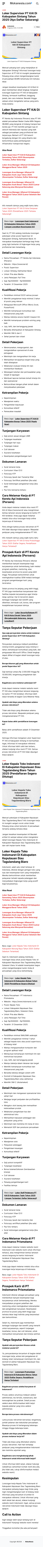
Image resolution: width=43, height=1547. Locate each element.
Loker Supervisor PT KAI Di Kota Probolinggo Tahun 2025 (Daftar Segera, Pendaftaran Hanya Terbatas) (21, 543)
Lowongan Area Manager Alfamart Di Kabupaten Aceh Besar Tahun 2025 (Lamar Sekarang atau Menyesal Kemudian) (20, 184)
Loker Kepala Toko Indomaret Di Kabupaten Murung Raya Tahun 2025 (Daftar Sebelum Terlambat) (21, 949)
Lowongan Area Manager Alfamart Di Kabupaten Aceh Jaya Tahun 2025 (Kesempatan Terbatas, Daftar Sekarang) (20, 174)
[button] (37, 3)
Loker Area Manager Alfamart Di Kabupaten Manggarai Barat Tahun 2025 (21, 166)
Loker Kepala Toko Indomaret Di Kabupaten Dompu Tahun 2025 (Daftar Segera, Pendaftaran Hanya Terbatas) (20, 1277)
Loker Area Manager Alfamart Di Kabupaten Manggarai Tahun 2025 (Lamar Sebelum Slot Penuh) (21, 194)
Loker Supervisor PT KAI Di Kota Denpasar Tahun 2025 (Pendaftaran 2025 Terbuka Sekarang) (20, 211)
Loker (4, 10)
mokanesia (10, 26)
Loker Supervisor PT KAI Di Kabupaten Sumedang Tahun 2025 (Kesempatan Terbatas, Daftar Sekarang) (18, 157)
